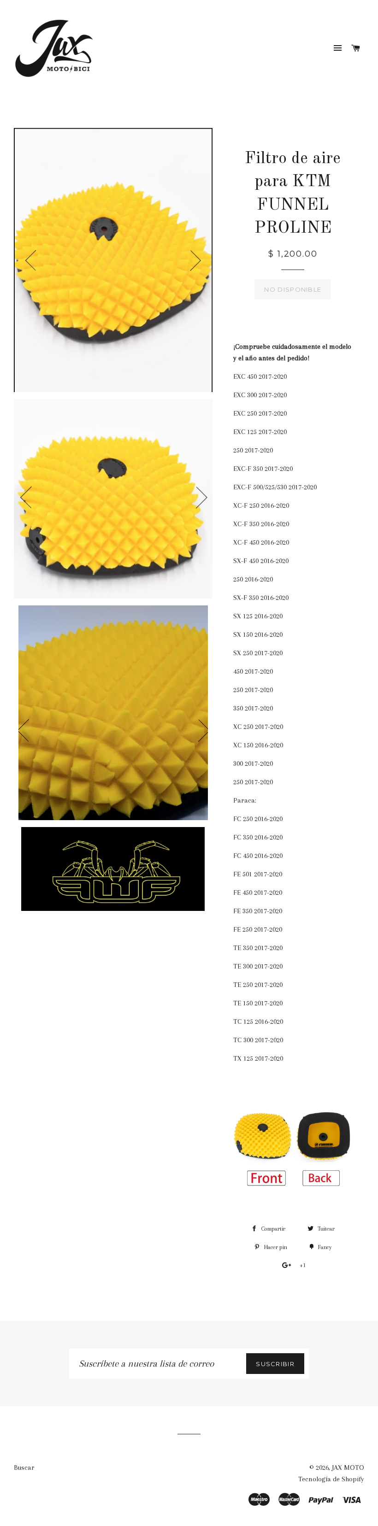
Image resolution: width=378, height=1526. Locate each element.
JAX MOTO (348, 1467)
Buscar (24, 1467)
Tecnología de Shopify (331, 1479)
